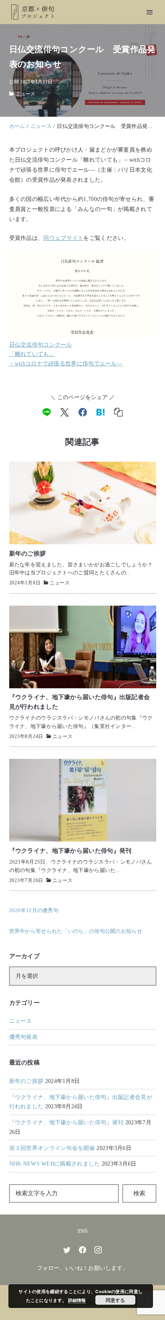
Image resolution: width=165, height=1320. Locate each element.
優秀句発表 (23, 1037)
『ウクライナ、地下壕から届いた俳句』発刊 (66, 1122)
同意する (115, 1300)
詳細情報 (77, 1300)
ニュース (25, 94)
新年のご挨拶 (26, 1081)
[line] (46, 412)
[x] (64, 412)
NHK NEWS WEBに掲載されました (54, 1164)
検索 (139, 1193)
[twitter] (66, 1249)
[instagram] (98, 1249)
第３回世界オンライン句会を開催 (52, 1148)
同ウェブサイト (63, 238)
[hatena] (101, 412)
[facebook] (82, 412)
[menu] (149, 12)
